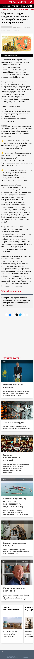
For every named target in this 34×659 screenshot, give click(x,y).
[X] (6, 314)
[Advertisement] (17, 338)
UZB (23, 6)
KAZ (4, 6)
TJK (13, 6)
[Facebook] (23, 314)
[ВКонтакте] (10, 314)
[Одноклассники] (13, 314)
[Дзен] (16, 314)
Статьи (16, 9)
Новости (6, 9)
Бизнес (3, 30)
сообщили (24, 74)
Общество (17, 30)
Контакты (4, 652)
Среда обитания (17, 27)
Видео (24, 9)
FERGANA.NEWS (17, 2)
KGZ (8, 6)
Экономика (27, 27)
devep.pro (26, 657)
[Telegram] (20, 314)
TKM (18, 6)
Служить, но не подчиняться (11, 608)
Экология (9, 30)
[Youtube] (27, 314)
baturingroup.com (11, 657)
